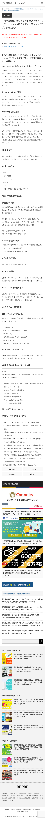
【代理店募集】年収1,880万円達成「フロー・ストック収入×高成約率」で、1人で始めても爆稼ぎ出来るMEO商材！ (22, 600)
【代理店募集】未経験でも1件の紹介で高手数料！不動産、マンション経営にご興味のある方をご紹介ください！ (22, 632)
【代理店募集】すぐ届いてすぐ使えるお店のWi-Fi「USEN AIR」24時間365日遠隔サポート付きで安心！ (21, 616)
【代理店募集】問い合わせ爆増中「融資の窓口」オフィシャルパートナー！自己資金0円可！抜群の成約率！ (28, 714)
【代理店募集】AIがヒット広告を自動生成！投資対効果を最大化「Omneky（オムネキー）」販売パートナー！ (22, 513)
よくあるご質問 (36, 809)
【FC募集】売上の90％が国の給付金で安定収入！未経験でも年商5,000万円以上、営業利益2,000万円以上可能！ (28, 747)
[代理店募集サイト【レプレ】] (14, 3)
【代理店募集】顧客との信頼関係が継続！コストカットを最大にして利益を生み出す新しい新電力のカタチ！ (22, 608)
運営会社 (13, 809)
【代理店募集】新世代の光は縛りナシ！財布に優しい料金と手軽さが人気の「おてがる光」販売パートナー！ (28, 656)
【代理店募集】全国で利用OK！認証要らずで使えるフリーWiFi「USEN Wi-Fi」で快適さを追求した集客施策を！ (28, 682)
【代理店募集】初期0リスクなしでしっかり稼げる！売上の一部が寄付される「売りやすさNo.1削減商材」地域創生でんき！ (22, 624)
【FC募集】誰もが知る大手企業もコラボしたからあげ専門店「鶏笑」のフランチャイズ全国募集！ (28, 773)
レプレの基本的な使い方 (22, 811)
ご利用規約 (18, 809)
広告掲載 (7, 809)
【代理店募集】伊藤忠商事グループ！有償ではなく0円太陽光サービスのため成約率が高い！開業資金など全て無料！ (28, 669)
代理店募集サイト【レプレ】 (14, 46)
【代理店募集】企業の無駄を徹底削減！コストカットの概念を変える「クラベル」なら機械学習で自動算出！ (28, 727)
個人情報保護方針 (27, 809)
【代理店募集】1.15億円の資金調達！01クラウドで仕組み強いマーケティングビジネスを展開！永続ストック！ (22, 542)
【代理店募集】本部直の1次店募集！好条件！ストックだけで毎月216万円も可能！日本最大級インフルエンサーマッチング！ (22, 573)
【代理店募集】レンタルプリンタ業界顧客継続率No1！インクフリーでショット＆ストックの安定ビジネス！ (28, 702)
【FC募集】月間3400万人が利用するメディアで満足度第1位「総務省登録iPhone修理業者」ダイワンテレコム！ (28, 760)
